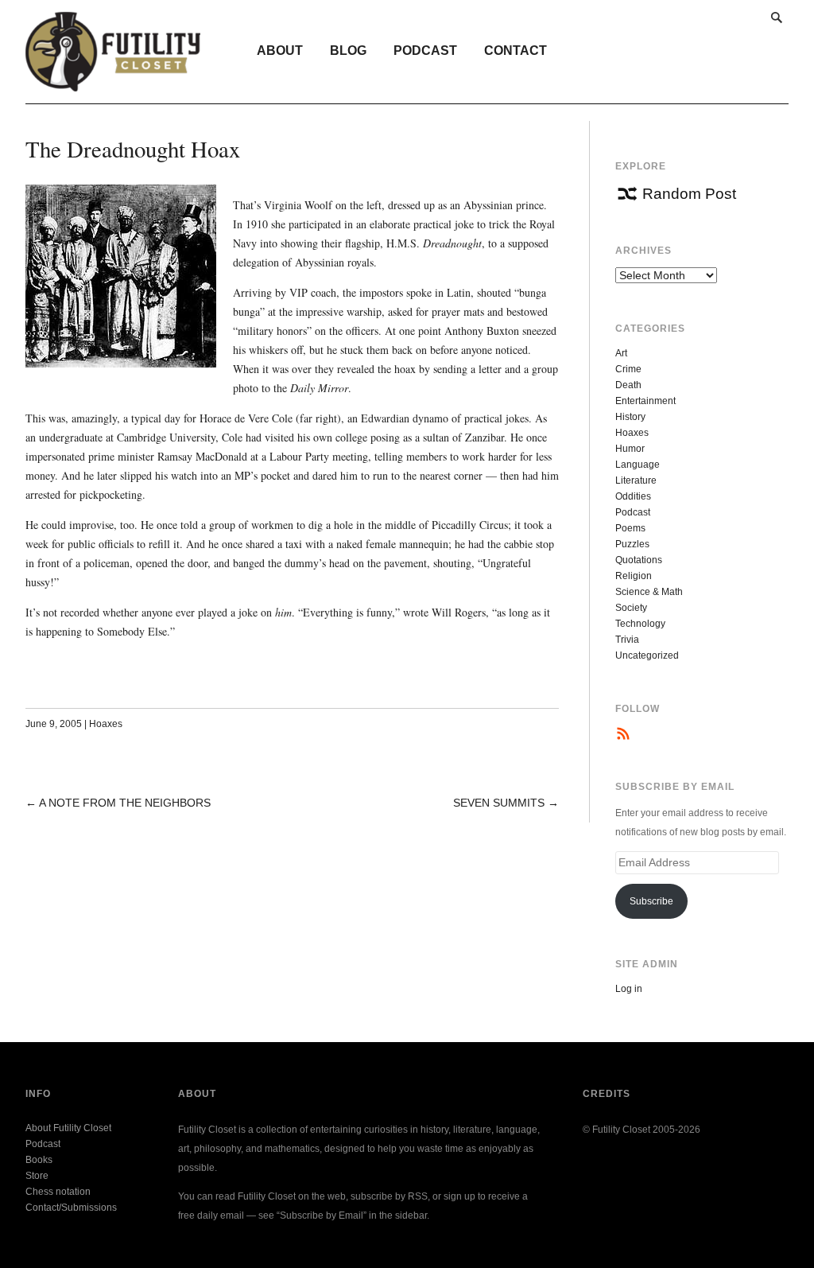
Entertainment (645, 400)
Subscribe (651, 901)
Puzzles (632, 544)
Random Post (689, 193)
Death (628, 385)
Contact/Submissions (71, 1207)
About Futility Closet (68, 1128)
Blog (348, 50)
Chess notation (58, 1191)
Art (621, 353)
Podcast (425, 50)
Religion (633, 575)
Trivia (627, 639)
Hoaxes (105, 723)
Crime (628, 369)
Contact (515, 50)
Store (36, 1175)
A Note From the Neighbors (125, 802)
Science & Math (649, 591)
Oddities (633, 496)
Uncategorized (647, 655)
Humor (630, 448)
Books (38, 1159)
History (630, 416)
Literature (636, 480)
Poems (630, 528)
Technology (640, 623)
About (280, 50)
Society (631, 607)
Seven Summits (499, 802)
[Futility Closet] (113, 82)
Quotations (638, 560)
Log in (628, 988)
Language (637, 464)
